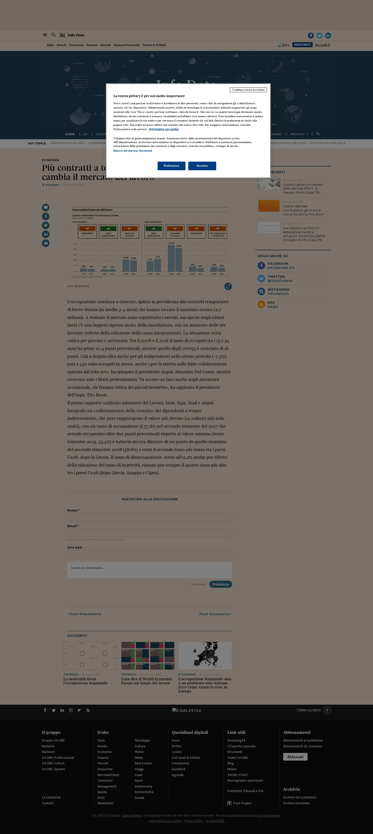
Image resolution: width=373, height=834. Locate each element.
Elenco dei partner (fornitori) (132, 150)
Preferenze (171, 165)
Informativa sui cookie (164, 129)
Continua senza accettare (248, 89)
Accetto (202, 165)
